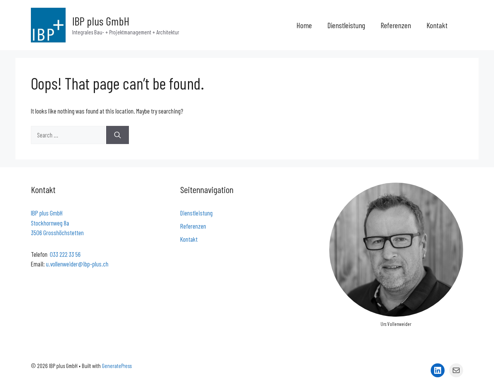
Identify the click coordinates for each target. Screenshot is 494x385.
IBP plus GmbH (100, 21)
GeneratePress (117, 365)
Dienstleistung (346, 25)
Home (304, 25)
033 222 (59, 254)
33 (72, 254)
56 (78, 254)
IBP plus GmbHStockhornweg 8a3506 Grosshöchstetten (57, 222)
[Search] (117, 135)
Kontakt (437, 25)
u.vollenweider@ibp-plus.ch (77, 264)
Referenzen (396, 25)
